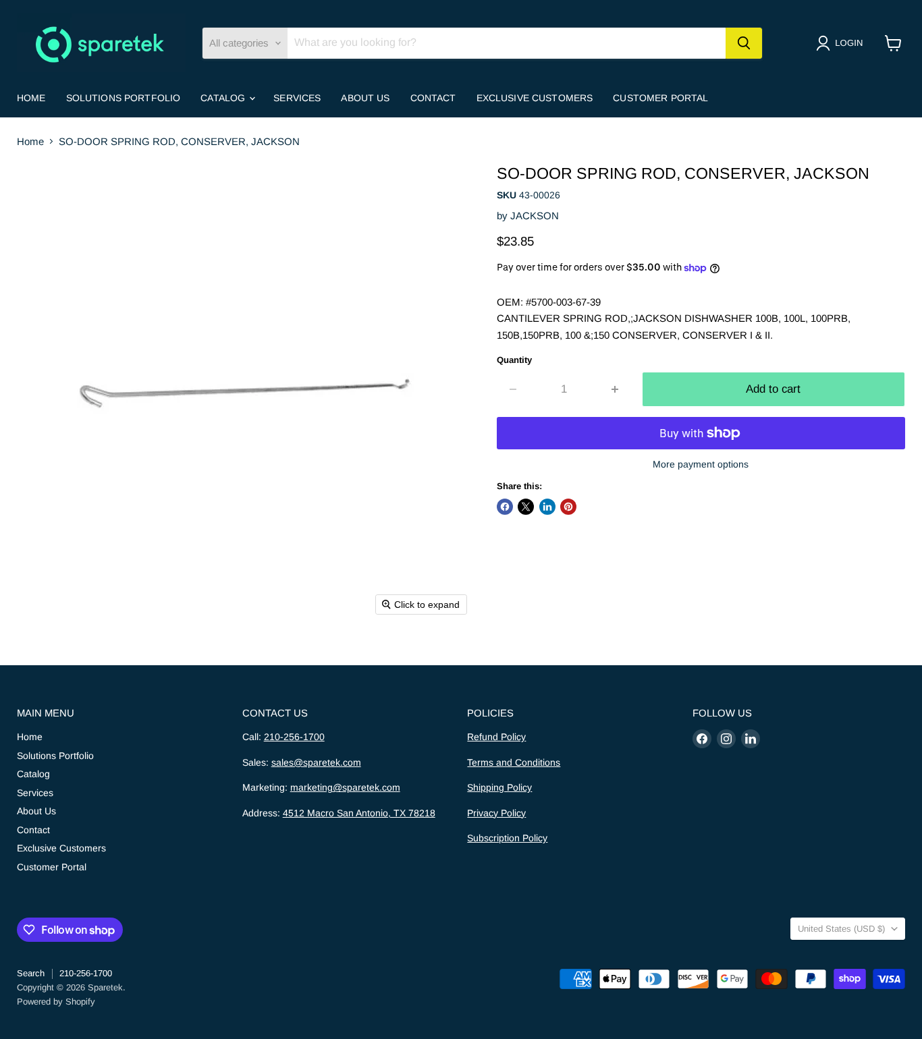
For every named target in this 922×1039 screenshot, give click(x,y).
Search (31, 973)
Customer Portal (660, 97)
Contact (433, 97)
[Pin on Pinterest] (568, 507)
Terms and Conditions (513, 762)
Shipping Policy (499, 787)
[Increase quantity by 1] (615, 389)
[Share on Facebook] (505, 507)
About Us (365, 97)
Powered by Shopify (56, 1001)
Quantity (514, 360)
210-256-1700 (294, 736)
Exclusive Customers (535, 97)
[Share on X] (526, 507)
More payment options (701, 464)
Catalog (224, 97)
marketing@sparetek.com (345, 787)
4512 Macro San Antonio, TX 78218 (359, 813)
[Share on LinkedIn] (547, 507)
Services (297, 97)
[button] (842, 43)
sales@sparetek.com (316, 762)
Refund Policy (496, 736)
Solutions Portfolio (123, 97)
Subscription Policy (507, 838)
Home (31, 97)
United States (841, 929)
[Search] (744, 43)
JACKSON (534, 215)
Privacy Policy (496, 813)
